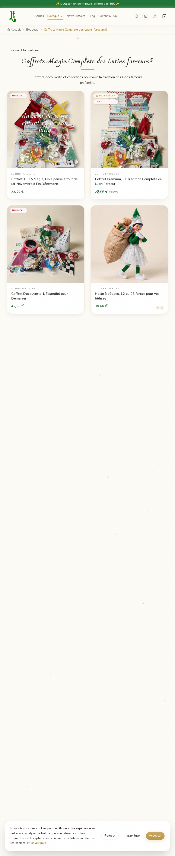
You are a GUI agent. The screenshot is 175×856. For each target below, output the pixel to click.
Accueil (39, 16)
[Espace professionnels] (145, 16)
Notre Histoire (76, 16)
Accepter (155, 836)
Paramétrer (132, 836)
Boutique (53, 16)
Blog (92, 16)
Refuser (110, 836)
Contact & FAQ (107, 16)
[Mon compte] (155, 16)
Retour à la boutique (25, 50)
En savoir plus (36, 843)
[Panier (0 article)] (164, 16)
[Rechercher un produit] (136, 16)
